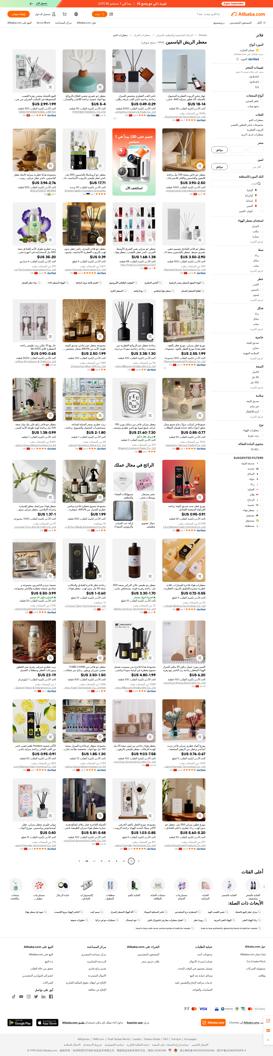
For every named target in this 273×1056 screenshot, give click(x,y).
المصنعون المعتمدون (148, 954)
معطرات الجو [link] (120, 35)
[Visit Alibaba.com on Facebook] (51, 996)
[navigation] (237, 448)
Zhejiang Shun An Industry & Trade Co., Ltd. (34, 361)
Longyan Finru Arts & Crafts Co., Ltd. (35, 526)
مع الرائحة (138, 291)
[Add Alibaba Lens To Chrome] (213, 1022)
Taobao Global (152, 1039)
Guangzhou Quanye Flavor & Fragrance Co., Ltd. (34, 687)
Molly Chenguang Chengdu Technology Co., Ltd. (84, 269)
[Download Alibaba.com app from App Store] (47, 1022)
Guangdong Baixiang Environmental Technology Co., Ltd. (184, 116)
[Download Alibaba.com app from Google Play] (19, 1022)
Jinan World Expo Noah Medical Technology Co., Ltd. (184, 605)
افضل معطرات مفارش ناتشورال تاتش (165, 920)
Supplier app (135, 1022)
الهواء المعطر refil (56, 282)
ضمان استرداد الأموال (200, 961)
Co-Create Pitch (256, 961)
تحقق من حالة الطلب (41, 968)
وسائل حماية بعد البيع (201, 975)
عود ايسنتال (131, 920)
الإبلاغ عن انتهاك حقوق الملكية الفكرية (86, 982)
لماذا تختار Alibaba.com (253, 954)
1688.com (98, 1039)
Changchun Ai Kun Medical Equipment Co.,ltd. (84, 526)
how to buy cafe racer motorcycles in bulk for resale (163, 928)
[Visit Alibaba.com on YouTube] (21, 996)
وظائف (262, 975)
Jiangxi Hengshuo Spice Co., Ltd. (87, 445)
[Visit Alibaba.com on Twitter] (36, 996)
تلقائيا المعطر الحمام (191, 291)
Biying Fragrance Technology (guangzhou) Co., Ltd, (34, 269)
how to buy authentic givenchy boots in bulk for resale (229, 928)
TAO (165, 1039)
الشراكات (48, 982)
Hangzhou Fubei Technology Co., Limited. (84, 687)
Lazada (137, 1039)
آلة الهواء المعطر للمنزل (121, 912)
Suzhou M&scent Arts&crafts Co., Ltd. (134, 366)
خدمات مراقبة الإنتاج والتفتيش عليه (193, 982)
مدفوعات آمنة (204, 954)
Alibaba (203, 35)
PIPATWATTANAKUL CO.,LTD (89, 111)
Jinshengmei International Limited (185, 190)
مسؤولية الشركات (256, 968)
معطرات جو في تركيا (105, 920)
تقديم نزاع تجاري (97, 968)
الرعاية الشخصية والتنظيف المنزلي (174, 35)
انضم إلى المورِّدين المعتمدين (37, 975)
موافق (219, 149)
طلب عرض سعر (150, 961)
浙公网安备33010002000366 (197, 1050)
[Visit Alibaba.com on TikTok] (14, 996)
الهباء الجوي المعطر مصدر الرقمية (185, 282)
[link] (268, 1021)
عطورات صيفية (78, 920)
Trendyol (176, 1039)
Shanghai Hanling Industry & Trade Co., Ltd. (134, 111)
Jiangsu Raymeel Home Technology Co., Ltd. (184, 269)
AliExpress (84, 1039)
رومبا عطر (198, 920)
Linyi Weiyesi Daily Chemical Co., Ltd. (184, 526)
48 (86, 861)
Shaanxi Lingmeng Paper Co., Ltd (137, 448)
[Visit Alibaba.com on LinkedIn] (43, 996)
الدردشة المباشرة (96, 961)
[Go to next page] (79, 861)
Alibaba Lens (251, 1022)
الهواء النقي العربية (223, 920)
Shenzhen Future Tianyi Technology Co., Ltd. (84, 605)
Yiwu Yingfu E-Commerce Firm (138, 264)
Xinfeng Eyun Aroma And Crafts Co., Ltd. (184, 682)
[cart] (64, 14)
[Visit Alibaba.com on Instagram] (28, 996)
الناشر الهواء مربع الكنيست (66, 912)
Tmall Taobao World (118, 1039)
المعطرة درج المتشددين (186, 912)
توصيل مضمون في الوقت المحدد (195, 968)
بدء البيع (49, 961)
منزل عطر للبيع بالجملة (246, 912)
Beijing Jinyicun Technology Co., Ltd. (135, 608)
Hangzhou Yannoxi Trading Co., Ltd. (185, 445)
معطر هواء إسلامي (162, 291)
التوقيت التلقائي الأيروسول (121, 282)
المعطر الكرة (116, 291)
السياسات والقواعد (202, 989)
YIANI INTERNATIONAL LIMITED (37, 111)
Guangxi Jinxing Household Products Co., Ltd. (34, 608)
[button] (111, 14)
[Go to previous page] (138, 861)
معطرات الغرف (141, 35)
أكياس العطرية (151, 282)
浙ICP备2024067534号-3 (231, 1050)
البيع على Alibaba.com (41, 954)
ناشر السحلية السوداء (154, 912)
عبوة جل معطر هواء (34, 912)
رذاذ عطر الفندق (29, 282)
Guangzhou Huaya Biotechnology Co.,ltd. (34, 445)
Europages (190, 1039)
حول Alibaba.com (255, 946)
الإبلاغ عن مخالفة (97, 989)
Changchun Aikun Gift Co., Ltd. (88, 366)
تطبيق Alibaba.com (73, 1022)
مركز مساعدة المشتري (93, 954)
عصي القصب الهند (216, 912)
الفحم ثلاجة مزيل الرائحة (87, 282)
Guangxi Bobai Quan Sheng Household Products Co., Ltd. (184, 361)
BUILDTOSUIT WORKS (43, 190)
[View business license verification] (170, 1050)
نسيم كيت (95, 912)
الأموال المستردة (97, 975)
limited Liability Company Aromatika (85, 190)
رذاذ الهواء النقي (249, 920)
